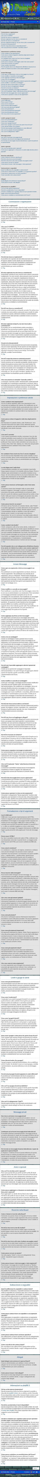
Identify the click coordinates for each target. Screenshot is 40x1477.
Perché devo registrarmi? (8, 34)
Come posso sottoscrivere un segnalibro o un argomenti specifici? (19, 171)
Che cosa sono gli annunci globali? (10, 107)
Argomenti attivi (19, 24)
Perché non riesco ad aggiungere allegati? (12, 86)
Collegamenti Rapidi (8, 18)
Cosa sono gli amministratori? (9, 119)
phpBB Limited (13, 1393)
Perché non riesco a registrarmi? (10, 37)
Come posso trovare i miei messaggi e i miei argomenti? (16, 164)
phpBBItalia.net (25, 1475)
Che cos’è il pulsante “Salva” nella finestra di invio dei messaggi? (18, 91)
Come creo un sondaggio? (8, 79)
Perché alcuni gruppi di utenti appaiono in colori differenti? (16, 128)
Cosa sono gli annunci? (7, 108)
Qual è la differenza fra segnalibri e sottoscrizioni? (14, 170)
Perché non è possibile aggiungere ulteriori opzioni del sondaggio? (19, 81)
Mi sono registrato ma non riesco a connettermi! (14, 39)
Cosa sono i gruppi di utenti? (8, 123)
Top (4, 222)
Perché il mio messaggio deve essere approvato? (14, 93)
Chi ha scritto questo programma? (10, 188)
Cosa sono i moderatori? (7, 121)
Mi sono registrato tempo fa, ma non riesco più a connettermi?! (18, 42)
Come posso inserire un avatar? (10, 63)
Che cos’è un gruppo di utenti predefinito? (12, 130)
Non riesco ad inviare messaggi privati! (11, 137)
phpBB (14, 1474)
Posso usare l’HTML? (7, 102)
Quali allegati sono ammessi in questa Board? (13, 180)
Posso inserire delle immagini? (9, 105)
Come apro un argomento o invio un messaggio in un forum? (17, 74)
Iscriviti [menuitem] (31, 18)
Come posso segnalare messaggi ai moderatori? (14, 89)
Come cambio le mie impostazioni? (10, 53)
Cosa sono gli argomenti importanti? (10, 110)
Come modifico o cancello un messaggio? (12, 76)
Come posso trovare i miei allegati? (10, 182)
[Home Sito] (19, 8)
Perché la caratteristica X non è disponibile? (13, 190)
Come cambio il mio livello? (8, 65)
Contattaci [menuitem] (27, 1472)
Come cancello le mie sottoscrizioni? (11, 175)
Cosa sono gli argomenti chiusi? (9, 112)
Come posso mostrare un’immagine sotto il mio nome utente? (17, 61)
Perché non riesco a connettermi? (10, 40)
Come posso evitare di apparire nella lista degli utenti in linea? (17, 55)
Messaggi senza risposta (7, 24)
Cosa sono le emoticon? (7, 103)
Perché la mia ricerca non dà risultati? (11, 159)
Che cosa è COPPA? (7, 35)
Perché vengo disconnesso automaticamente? (13, 46)
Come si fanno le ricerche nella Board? (11, 157)
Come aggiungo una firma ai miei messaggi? (13, 77)
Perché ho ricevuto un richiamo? (10, 88)
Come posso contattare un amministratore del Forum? (15, 195)
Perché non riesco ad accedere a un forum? (13, 84)
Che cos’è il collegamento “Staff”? (10, 131)
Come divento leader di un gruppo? (10, 126)
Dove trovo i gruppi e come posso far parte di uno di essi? (16, 124)
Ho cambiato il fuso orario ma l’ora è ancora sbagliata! (15, 58)
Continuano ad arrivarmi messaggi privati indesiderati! (15, 139)
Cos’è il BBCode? (6, 100)
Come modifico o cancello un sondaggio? (12, 82)
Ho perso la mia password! (8, 44)
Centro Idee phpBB (8, 1410)
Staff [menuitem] (33, 1472)
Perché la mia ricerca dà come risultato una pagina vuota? (16, 160)
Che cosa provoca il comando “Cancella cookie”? (14, 47)
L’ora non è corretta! (6, 56)
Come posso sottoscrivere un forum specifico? (13, 173)
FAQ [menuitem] (17, 18)
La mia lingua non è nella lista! (9, 60)
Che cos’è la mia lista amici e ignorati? (11, 148)
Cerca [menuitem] (38, 22)
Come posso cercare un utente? (10, 162)
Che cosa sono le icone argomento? (11, 114)
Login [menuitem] (37, 18)
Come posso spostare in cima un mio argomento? (14, 94)
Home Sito (6, 1472)
